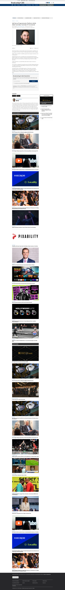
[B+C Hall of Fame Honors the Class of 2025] (46, 100)
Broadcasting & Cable (21, 26)
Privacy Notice (15, 86)
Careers (23, 582)
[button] (52, 2)
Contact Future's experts (26, 580)
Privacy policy (34, 580)
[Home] (12, 5)
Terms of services (23, 85)
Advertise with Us (35, 582)
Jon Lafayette (15, 26)
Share (14, 48)
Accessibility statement (15, 582)
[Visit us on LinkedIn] (49, 2)
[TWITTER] (17, 100)
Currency (14, 95)
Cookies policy (45, 580)
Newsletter (37, 48)
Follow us (32, 48)
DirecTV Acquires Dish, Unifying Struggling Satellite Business (46, 110)
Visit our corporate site (47, 574)
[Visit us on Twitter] (47, 2)
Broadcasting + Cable (24, 0)
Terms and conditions (15, 580)
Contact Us (44, 582)
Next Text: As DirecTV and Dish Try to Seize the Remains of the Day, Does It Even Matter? (47, 114)
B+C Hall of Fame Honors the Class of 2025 (46, 103)
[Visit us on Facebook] (46, 2)
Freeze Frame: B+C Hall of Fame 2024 (47, 118)
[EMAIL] (18, 100)
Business (18, 95)
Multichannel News (32, 0)
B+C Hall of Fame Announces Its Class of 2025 (47, 106)
